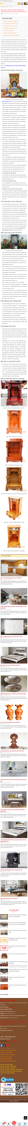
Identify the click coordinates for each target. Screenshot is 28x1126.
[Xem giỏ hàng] (25, 3)
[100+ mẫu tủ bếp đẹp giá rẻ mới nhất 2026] (14, 576)
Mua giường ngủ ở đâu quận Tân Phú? (10, 665)
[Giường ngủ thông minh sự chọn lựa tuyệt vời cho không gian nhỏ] (14, 837)
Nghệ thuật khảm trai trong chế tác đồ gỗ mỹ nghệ (13, 693)
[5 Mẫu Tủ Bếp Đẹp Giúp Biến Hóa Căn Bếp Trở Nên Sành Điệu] (14, 604)
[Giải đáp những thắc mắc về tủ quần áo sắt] (14, 868)
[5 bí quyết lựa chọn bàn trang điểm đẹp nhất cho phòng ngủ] (14, 807)
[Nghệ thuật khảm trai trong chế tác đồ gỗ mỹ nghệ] (14, 692)
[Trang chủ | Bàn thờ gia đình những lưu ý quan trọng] (1, 3)
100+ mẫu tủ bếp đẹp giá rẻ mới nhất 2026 (11, 577)
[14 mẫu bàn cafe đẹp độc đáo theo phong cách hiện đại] (14, 776)
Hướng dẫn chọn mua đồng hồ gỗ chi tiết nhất (12, 750)
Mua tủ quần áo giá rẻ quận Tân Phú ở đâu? (12, 636)
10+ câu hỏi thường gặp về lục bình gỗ (10, 722)
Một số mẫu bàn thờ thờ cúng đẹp (11, 35)
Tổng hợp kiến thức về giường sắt (9, 898)
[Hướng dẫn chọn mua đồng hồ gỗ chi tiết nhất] (14, 749)
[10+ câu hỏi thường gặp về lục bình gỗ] (14, 720)
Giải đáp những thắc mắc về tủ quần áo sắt (11, 869)
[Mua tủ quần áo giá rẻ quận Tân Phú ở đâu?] (14, 634)
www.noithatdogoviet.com (10, 1013)
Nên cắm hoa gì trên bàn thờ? (11, 25)
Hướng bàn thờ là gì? (9, 30)
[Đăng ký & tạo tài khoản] (22, 2)
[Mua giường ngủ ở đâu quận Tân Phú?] (14, 663)
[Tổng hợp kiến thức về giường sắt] (14, 896)
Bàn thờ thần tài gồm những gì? (11, 21)
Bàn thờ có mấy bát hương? (10, 32)
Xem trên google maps (12, 1017)
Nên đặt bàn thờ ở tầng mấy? (10, 28)
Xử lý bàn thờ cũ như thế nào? (11, 23)
